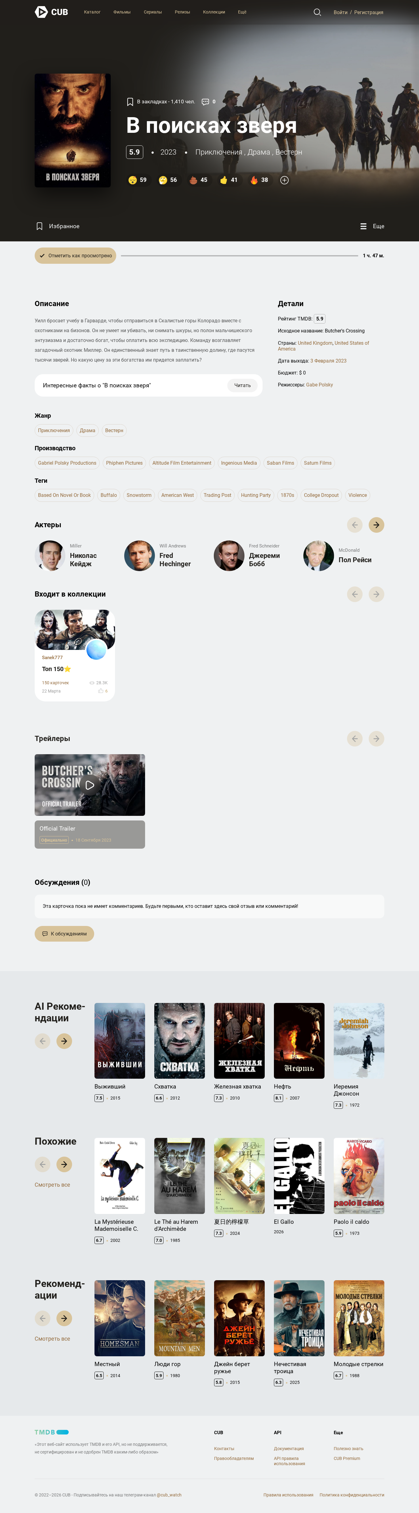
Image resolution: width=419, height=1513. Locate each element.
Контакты (224, 1448)
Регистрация (368, 12)
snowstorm (139, 495)
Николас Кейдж (83, 559)
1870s (287, 495)
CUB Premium (347, 1458)
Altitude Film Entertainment (181, 463)
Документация (289, 1448)
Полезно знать (348, 1448)
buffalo (109, 495)
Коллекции (214, 12)
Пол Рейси (355, 560)
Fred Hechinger (175, 559)
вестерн (288, 152)
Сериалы (153, 12)
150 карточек (55, 682)
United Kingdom (315, 343)
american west (177, 495)
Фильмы (122, 12)
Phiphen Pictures (124, 463)
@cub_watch (169, 1494)
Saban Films (280, 463)
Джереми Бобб (264, 559)
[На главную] (51, 12)
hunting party (256, 495)
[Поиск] (317, 12)
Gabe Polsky (319, 385)
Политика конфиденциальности (352, 1494)
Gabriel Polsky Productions (67, 463)
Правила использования (288, 1494)
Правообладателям (234, 1458)
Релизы (182, 12)
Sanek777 (52, 657)
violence (357, 495)
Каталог (92, 12)
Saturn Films (318, 463)
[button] (376, 525)
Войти (341, 12)
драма (259, 152)
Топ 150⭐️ (56, 669)
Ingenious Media (239, 463)
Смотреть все (52, 1184)
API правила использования (289, 1461)
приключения (218, 152)
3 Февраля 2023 (328, 361)
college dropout (321, 495)
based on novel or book (64, 495)
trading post (217, 495)
